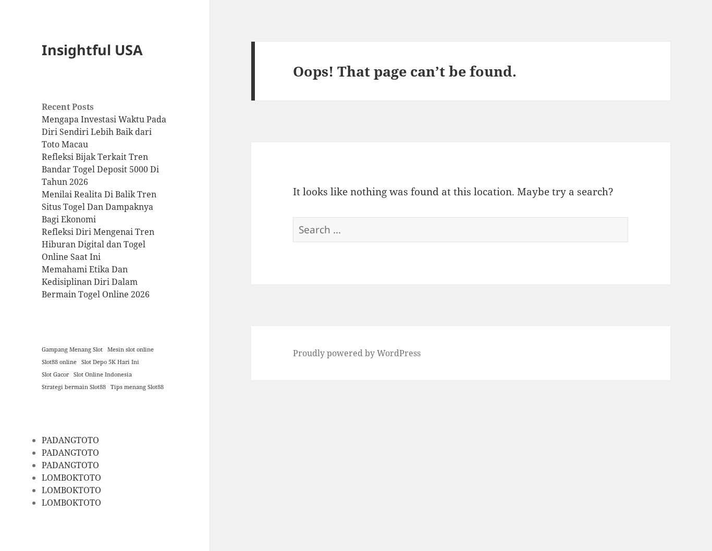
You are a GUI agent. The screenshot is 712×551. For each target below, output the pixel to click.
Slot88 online (59, 362)
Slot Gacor (55, 374)
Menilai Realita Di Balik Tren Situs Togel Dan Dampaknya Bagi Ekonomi (99, 207)
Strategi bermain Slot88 (74, 387)
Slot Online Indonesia (102, 374)
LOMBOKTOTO (71, 477)
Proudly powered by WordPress (357, 353)
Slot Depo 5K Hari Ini (110, 362)
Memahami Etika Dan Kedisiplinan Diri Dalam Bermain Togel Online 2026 (96, 282)
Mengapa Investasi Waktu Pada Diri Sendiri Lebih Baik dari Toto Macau (104, 132)
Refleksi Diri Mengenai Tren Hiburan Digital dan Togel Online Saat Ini (98, 244)
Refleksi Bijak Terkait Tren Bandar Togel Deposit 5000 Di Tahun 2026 (100, 169)
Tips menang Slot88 (137, 387)
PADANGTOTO (70, 440)
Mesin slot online (130, 349)
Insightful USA (92, 49)
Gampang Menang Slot (72, 349)
